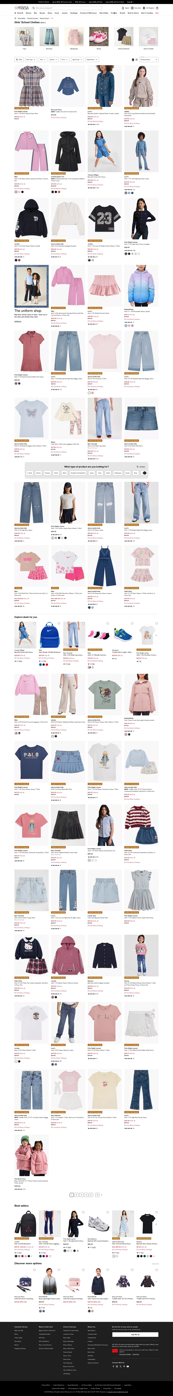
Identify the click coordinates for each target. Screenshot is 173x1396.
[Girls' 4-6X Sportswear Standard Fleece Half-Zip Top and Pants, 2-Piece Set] (68, 286)
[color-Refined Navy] (59, 538)
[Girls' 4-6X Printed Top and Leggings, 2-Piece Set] (31, 694)
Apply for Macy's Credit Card (47, 1330)
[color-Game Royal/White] (40, 664)
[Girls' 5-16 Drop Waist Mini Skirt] (68, 762)
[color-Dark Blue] (89, 607)
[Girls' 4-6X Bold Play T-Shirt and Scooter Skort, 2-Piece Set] (31, 566)
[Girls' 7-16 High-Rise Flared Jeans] (141, 1090)
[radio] (16, 192)
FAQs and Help (18, 1330)
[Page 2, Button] (101, 1195)
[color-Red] (22, 1256)
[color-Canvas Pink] (16, 383)
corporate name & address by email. (117, 1392)
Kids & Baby (21, 18)
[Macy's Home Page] (21, 8)
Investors (90, 1341)
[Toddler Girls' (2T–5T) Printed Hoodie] (123, 1281)
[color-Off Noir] (89, 260)
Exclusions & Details (125, 1354)
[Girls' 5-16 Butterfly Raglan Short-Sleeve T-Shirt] (31, 418)
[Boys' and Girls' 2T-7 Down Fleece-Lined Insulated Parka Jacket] (31, 1155)
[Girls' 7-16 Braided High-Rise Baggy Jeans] (141, 503)
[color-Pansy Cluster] (114, 1256)
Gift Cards (42, 1337)
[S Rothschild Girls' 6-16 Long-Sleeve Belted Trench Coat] (68, 151)
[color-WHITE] (16, 1061)
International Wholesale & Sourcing (98, 1345)
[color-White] (52, 538)
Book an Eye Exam (68, 1366)
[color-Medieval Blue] (40, 1256)
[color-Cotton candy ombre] (132, 325)
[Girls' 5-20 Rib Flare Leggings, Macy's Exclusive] (50, 1223)
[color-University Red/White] (47, 664)
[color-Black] (22, 192)
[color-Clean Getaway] (126, 193)
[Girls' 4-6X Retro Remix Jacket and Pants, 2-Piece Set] (31, 151)
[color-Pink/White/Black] (89, 667)
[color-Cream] (139, 254)
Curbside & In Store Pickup (71, 1330)
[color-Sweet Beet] (19, 260)
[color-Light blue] (148, 1256)
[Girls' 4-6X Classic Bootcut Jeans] (68, 1023)
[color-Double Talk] (132, 193)
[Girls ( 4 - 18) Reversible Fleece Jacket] (141, 286)
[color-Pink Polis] (50, 1256)
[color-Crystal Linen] (52, 736)
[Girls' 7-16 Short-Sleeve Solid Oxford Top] (105, 825)
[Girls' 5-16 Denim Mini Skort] (141, 418)
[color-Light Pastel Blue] (92, 607)
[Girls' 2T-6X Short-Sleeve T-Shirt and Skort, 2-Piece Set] (141, 566)
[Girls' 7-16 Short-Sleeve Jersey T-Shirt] (31, 762)
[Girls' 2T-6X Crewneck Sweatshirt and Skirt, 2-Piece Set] (141, 825)
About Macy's (91, 1330)
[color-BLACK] (19, 1061)
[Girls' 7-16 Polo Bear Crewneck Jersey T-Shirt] (105, 762)
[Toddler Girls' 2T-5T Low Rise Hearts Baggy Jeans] (31, 1090)
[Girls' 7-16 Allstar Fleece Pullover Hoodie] (68, 955)
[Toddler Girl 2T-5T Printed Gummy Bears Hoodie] (148, 1281)
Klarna (16, 1334)
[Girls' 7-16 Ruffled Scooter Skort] (105, 286)
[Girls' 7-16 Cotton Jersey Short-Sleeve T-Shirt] (68, 503)
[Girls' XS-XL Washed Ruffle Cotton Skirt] (68, 825)
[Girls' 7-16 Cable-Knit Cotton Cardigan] (141, 218)
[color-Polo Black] (65, 538)
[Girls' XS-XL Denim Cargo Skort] (31, 890)
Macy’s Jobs (91, 1348)
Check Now (135, 1354)
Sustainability (91, 1359)
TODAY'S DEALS (43, 2)
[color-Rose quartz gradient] (129, 325)
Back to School (44, 18)
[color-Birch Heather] (19, 192)
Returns (16, 1345)
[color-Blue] (89, 860)
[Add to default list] (34, 623)
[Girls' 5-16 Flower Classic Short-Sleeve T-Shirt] (105, 694)
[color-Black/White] (43, 664)
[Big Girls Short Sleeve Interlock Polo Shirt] (148, 1223)
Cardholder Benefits (44, 1334)
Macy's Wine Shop (68, 1348)
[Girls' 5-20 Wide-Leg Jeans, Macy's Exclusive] (74, 635)
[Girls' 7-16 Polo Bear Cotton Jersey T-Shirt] (148, 635)
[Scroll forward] (144, 473)
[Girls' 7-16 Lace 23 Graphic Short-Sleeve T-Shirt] (105, 218)
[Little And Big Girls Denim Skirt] (105, 890)
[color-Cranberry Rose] (47, 1256)
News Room (91, 1352)
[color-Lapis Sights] (56, 1064)
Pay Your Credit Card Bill (46, 1348)
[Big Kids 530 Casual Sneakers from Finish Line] (99, 1223)
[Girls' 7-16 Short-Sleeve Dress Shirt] (31, 86)
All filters (142, 466)
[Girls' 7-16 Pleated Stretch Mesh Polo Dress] (31, 351)
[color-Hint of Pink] (135, 254)
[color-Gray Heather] (56, 538)
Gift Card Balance (44, 1341)
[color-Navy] (129, 734)
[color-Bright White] (132, 254)
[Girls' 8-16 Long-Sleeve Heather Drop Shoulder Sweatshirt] (141, 86)
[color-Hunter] (144, 1256)
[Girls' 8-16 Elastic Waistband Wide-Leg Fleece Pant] (68, 694)
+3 (153, 1256)
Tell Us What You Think (69, 1370)
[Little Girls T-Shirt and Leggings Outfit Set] (68, 418)
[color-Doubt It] (129, 193)
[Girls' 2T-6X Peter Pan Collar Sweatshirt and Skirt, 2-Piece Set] (31, 955)
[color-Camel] (59, 192)
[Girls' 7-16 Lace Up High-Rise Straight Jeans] (68, 890)
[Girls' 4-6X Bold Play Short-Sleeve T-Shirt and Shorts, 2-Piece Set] (68, 566)
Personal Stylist (67, 1352)
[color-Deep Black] (43, 1256)
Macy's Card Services (45, 1345)
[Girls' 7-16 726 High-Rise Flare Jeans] (141, 151)
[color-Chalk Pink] (89, 393)
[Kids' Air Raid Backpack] (25, 1223)
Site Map (90, 1355)
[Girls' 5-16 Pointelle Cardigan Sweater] (68, 218)
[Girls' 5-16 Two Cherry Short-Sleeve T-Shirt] (105, 1090)
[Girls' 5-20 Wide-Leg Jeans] (105, 418)
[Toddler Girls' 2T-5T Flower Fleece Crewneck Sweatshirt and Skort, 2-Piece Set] (141, 762)
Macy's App (66, 1337)
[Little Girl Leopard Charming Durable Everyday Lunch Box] (74, 1281)
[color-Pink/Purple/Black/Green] (92, 667)
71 (97, 1195)
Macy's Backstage (68, 1341)
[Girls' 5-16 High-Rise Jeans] (31, 503)
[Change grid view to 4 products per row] (133, 60)
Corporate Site (92, 1337)
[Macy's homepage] (15, 18)
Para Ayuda (17, 1341)
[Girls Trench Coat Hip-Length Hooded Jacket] (141, 694)
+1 (31, 1256)
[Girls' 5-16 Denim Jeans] (105, 503)
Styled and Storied (93, 1363)
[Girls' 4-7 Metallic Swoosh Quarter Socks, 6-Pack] (99, 635)
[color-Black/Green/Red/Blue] (29, 1256)
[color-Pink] (126, 734)
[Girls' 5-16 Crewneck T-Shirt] (105, 351)
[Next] (46, 86)
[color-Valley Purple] (19, 383)
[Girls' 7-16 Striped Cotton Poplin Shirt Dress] (141, 890)
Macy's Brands (67, 1345)
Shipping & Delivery (20, 1348)
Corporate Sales (92, 1334)
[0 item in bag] (157, 8)
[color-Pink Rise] (16, 192)
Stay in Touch (67, 1355)
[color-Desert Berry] (52, 997)
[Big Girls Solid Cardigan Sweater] (105, 955)
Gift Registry (66, 1373)
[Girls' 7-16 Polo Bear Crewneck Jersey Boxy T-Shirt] (31, 825)
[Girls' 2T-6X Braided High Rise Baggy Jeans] (141, 351)
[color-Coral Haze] (92, 393)
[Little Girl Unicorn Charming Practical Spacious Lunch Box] (25, 1281)
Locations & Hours (68, 1334)
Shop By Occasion (32, 18)
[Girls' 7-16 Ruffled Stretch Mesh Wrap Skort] (141, 1023)
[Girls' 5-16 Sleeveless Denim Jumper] (105, 566)
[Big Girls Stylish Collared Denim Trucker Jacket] (105, 86)
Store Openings (67, 1363)
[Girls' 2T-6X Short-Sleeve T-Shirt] (105, 1023)
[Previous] (17, 86)
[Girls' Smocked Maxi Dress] (123, 1223)
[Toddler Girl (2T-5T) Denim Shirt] (68, 86)
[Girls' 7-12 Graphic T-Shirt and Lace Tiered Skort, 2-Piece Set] (68, 1090)
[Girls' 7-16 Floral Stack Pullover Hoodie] (31, 218)
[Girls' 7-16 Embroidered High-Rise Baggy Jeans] (68, 351)
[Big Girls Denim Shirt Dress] (105, 151)
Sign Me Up (135, 1334)
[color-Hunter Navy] (126, 254)
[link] (31, 115)
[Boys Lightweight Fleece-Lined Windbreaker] (50, 1281)
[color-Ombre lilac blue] (126, 325)
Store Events (66, 1359)
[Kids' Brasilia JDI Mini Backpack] (50, 635)
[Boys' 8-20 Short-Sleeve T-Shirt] (31, 1023)
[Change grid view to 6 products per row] (137, 60)
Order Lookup (18, 1337)
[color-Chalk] (92, 260)
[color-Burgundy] (56, 192)
